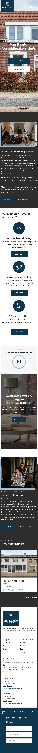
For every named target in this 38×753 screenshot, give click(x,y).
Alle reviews (19, 419)
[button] (34, 711)
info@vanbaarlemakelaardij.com (12, 688)
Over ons (5, 646)
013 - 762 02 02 (7, 686)
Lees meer (19, 254)
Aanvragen (19, 749)
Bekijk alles (27, 597)
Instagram (23, 646)
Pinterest (22, 649)
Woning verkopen (19, 61)
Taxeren (11, 722)
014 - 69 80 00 (7, 701)
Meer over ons (8, 199)
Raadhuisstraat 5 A (12, 581)
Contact (9, 526)
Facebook (23, 642)
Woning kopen (19, 69)
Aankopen (25, 717)
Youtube (22, 652)
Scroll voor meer (19, 107)
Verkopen (11, 717)
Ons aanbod (23, 199)
